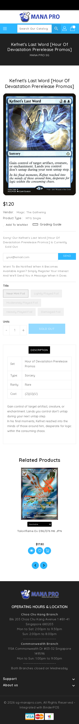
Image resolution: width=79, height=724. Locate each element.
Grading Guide (51, 224)
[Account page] (65, 28)
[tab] (39, 350)
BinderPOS (51, 707)
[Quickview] (31, 550)
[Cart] (73, 28)
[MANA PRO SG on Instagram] (36, 5)
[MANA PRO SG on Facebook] (28, 5)
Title (6, 286)
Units (6, 321)
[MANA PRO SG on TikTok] (51, 5)
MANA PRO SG (39, 55)
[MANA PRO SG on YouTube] (43, 5)
